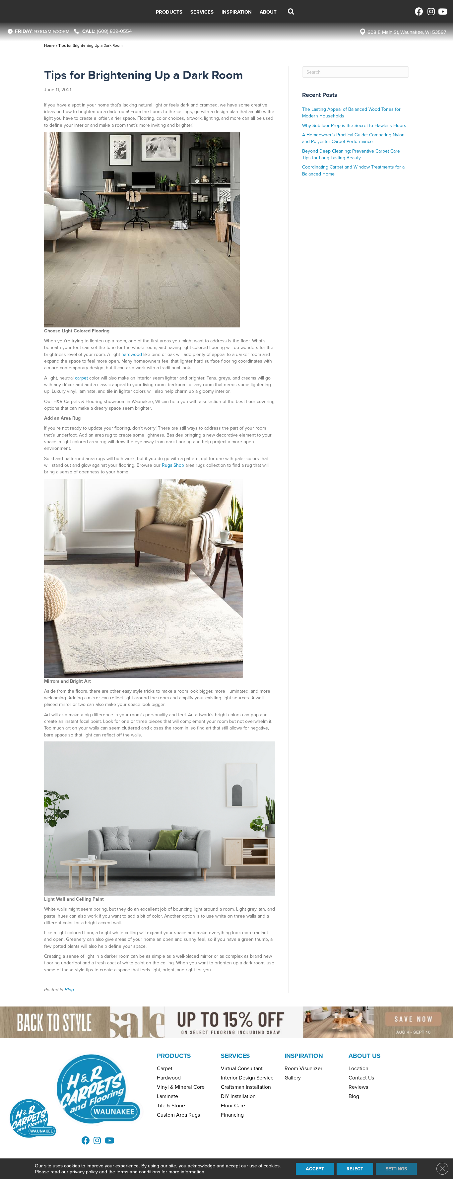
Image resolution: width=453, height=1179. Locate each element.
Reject (355, 1168)
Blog (69, 989)
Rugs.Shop (173, 465)
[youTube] (442, 11)
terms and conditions (138, 1171)
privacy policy (84, 1171)
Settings (396, 1168)
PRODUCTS (174, 1055)
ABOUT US (364, 1055)
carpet (81, 378)
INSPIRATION (304, 1055)
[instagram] (430, 11)
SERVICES (235, 1055)
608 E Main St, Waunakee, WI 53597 (406, 32)
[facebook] (419, 11)
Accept (315, 1168)
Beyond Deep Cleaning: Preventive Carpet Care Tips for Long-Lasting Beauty (351, 154)
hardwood (131, 354)
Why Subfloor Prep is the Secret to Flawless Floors (354, 125)
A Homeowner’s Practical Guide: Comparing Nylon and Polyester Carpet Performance (353, 138)
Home (49, 45)
